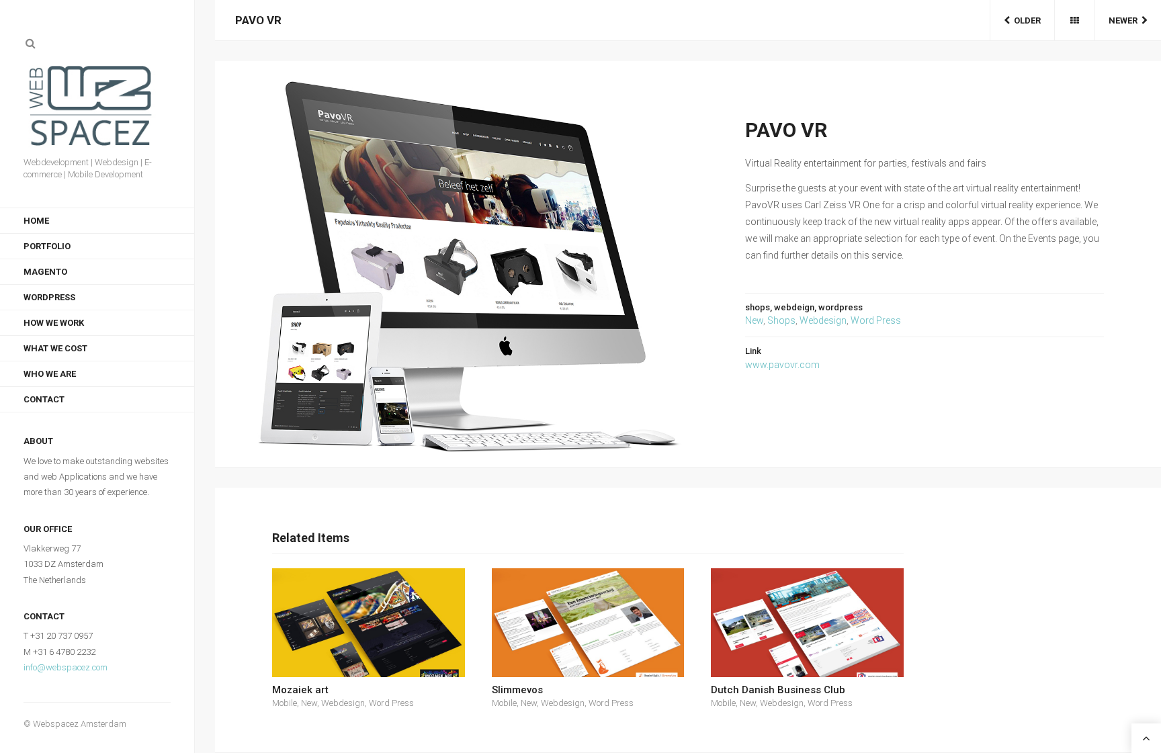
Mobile (284, 703)
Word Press (876, 320)
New (754, 320)
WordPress (49, 297)
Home (36, 221)
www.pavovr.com (782, 364)
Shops (781, 320)
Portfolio (47, 246)
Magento (45, 272)
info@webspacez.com (66, 667)
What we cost (55, 348)
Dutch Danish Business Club (778, 690)
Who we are (50, 374)
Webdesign (823, 320)
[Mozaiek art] (368, 622)
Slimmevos (517, 690)
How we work (54, 323)
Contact (44, 399)
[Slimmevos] (588, 622)
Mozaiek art (300, 690)
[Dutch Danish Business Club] (807, 622)
